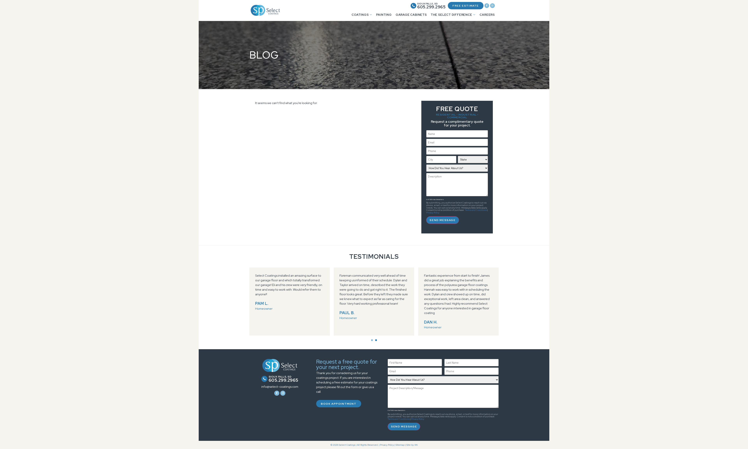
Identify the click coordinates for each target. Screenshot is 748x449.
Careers (487, 15)
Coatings (360, 15)
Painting (384, 15)
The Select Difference (451, 15)
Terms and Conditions (476, 210)
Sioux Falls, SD (427, 3)
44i (416, 444)
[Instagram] (492, 5)
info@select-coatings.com (279, 387)
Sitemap (400, 444)
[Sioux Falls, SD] (413, 6)
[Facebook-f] (486, 5)
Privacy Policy (432, 212)
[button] (372, 340)
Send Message (442, 220)
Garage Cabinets (411, 15)
